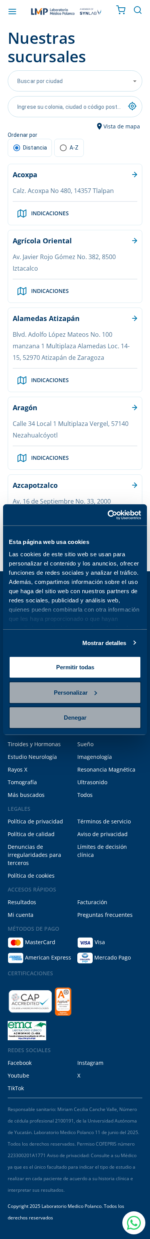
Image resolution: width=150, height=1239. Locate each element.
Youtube (18, 1075)
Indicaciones (50, 213)
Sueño (85, 744)
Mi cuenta (20, 914)
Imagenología (94, 756)
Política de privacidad (35, 821)
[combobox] (69, 81)
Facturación (92, 902)
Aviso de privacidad (102, 834)
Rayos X (17, 769)
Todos (85, 794)
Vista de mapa (121, 126)
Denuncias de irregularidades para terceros (34, 854)
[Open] (135, 81)
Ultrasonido (92, 782)
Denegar (75, 717)
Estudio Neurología (32, 756)
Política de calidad (31, 834)
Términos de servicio (104, 821)
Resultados (22, 902)
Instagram (90, 1062)
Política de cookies (31, 875)
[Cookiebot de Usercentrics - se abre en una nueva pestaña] (108, 515)
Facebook (20, 1062)
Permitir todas (75, 667)
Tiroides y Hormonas (34, 744)
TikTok (16, 1088)
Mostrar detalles (104, 642)
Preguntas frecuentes (105, 914)
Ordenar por (22, 135)
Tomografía (22, 782)
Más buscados (26, 794)
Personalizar (71, 692)
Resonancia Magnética (106, 769)
